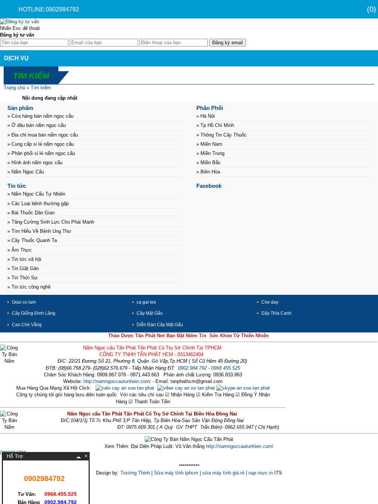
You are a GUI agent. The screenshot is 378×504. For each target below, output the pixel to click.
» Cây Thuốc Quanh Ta (32, 240)
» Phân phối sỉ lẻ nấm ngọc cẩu (41, 153)
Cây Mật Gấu (150, 313)
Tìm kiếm (41, 87)
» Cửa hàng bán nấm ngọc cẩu (40, 116)
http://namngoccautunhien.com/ (117, 381)
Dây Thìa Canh (276, 313)
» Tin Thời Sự (22, 277)
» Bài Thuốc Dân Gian (31, 212)
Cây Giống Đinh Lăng (33, 313)
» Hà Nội (205, 116)
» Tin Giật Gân (23, 268)
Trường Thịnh (135, 473)
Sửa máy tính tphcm (176, 473)
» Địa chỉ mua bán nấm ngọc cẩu (42, 135)
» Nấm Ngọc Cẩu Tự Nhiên (36, 194)
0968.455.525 (225, 368)
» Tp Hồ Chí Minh (215, 125)
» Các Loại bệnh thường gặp (38, 203)
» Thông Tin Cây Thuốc (221, 135)
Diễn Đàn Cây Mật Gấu (160, 324)
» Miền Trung (210, 153)
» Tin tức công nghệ (29, 287)
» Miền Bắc (208, 162)
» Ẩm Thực (19, 250)
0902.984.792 (192, 368)
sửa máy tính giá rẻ (223, 473)
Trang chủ (14, 87)
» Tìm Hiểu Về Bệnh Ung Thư (39, 231)
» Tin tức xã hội (24, 259)
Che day (269, 302)
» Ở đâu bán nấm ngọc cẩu (36, 125)
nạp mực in (260, 473)
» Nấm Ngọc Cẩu (25, 172)
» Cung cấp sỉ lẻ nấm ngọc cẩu (40, 144)
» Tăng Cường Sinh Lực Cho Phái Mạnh (50, 222)
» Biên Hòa (208, 172)
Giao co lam (24, 302)
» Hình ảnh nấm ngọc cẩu (34, 162)
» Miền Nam (209, 144)
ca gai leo (146, 302)
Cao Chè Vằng (27, 324)
